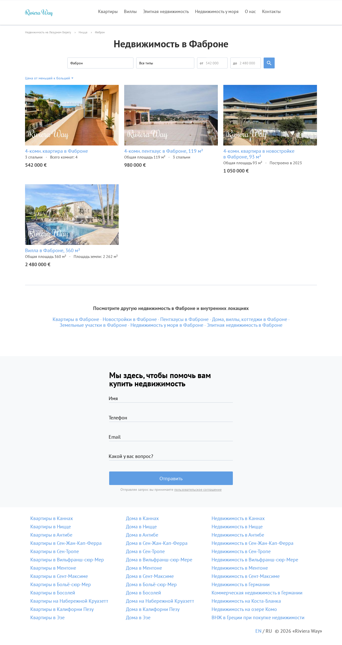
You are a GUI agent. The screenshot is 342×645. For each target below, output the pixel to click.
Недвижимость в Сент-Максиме (246, 576)
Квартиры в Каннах (51, 518)
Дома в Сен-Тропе (145, 551)
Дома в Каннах (142, 518)
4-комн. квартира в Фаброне (56, 151)
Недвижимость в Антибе (238, 535)
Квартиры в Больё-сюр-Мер (60, 584)
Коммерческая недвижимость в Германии (257, 592)
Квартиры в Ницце (50, 526)
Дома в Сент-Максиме (150, 576)
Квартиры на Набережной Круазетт (69, 601)
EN (258, 631)
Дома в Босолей (143, 592)
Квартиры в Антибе (51, 535)
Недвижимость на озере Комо (244, 609)
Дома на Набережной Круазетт (160, 601)
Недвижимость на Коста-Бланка (246, 601)
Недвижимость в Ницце (237, 526)
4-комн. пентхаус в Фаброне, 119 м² (163, 151)
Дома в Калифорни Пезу (153, 609)
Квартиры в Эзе (47, 617)
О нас (250, 11)
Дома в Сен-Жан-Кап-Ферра (157, 543)
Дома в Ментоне (144, 568)
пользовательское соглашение (198, 489)
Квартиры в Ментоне (53, 568)
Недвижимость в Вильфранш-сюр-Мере (255, 559)
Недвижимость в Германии (241, 584)
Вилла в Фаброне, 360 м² (52, 250)
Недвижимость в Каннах (238, 518)
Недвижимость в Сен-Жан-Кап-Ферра (252, 543)
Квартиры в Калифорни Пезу (62, 609)
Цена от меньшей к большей (47, 78)
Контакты (271, 11)
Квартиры (108, 11)
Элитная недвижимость (166, 11)
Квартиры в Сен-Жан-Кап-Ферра (66, 543)
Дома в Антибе (142, 535)
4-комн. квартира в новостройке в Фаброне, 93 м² (258, 154)
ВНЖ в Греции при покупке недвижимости (258, 617)
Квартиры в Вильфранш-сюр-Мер (67, 559)
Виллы (130, 11)
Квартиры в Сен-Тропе (54, 551)
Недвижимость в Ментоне (240, 568)
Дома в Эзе (138, 617)
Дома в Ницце (141, 526)
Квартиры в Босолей (52, 592)
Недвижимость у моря (217, 11)
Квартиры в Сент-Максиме (59, 576)
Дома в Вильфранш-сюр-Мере (159, 559)
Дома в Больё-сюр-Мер (151, 584)
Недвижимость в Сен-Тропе (241, 551)
